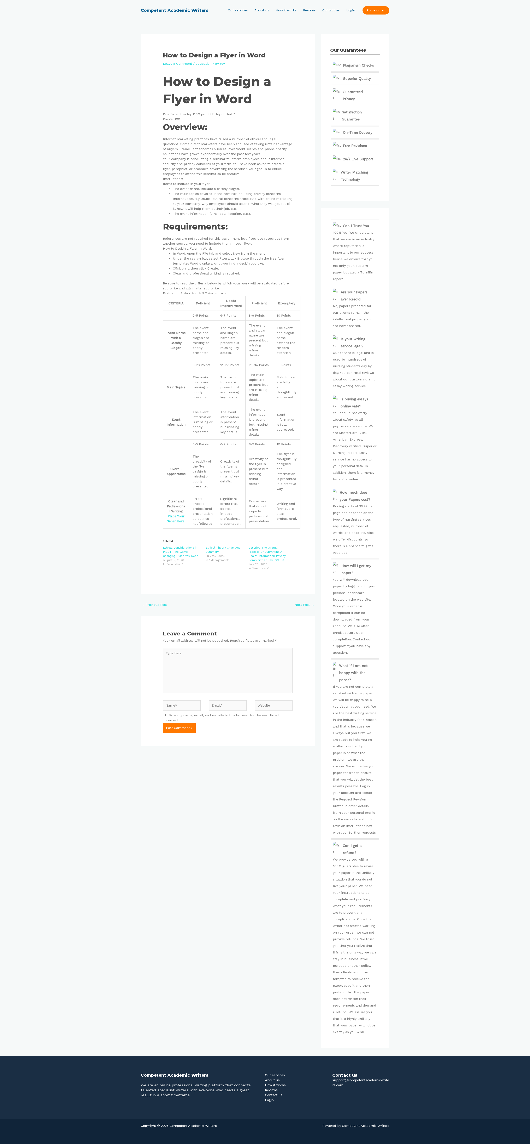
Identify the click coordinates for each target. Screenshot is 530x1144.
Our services (238, 10)
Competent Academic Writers (174, 10)
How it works (286, 10)
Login (350, 10)
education (204, 64)
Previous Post (154, 605)
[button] (376, 10)
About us (261, 10)
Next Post (304, 605)
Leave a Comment (177, 64)
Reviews (309, 10)
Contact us (331, 10)
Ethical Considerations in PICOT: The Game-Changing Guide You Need (180, 551)
